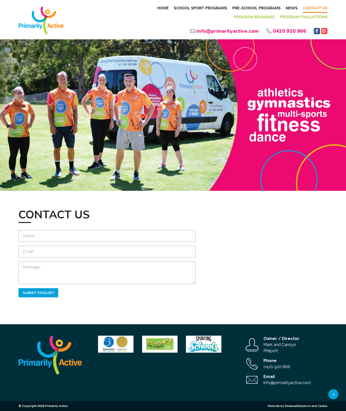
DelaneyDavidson (298, 406)
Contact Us (315, 8)
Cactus (323, 406)
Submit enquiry (38, 292)
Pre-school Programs (256, 8)
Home (163, 8)
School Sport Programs (200, 8)
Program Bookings (254, 17)
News (292, 8)
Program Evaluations (304, 17)
